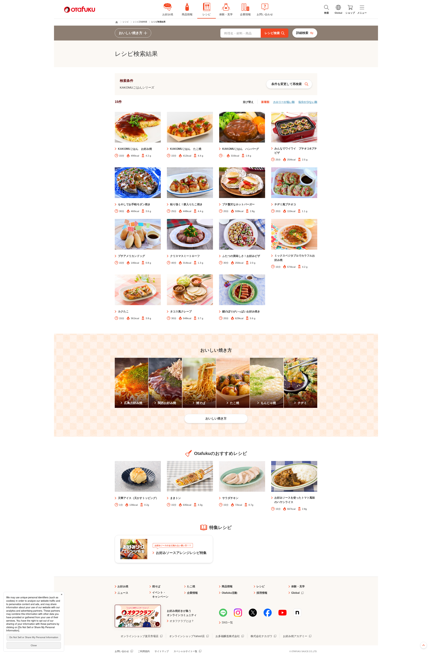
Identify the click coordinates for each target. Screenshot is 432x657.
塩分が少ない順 (307, 102)
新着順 (265, 102)
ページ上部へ (423, 645)
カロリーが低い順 (284, 102)
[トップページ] (116, 22)
